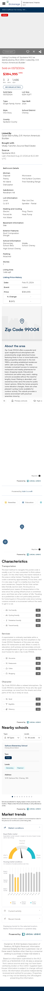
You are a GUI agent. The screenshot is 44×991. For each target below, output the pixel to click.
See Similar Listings (13, 87)
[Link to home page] (13, 3)
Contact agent (9, 51)
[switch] (28, 51)
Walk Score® (27, 491)
